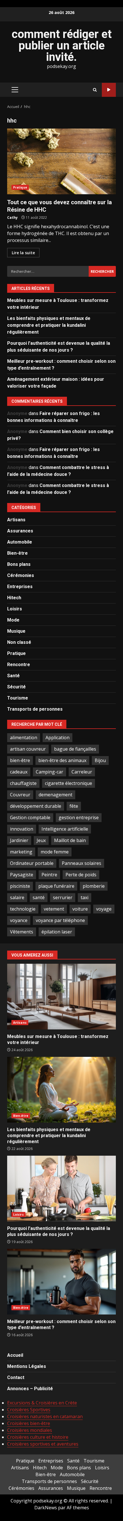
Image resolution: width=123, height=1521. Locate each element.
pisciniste (20, 886)
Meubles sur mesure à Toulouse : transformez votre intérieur (61, 996)
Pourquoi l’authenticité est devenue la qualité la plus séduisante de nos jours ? (61, 1188)
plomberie (94, 886)
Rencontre (18, 664)
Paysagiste (21, 874)
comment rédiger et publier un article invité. (62, 45)
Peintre (49, 874)
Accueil (15, 1355)
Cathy (12, 217)
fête (74, 806)
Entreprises (20, 586)
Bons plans (19, 564)
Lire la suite (23, 252)
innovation (21, 829)
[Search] (95, 89)
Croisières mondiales (29, 1430)
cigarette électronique (68, 783)
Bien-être (17, 553)
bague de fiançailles (75, 749)
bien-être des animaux (62, 760)
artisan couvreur (28, 749)
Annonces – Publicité (30, 1388)
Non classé (19, 642)
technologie (22, 909)
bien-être (20, 760)
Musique (16, 631)
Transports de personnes (35, 709)
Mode (13, 620)
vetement (54, 909)
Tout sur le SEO (109, 90)
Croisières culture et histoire (37, 1437)
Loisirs (14, 609)
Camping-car (49, 772)
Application (57, 737)
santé (39, 897)
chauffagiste (23, 783)
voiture (80, 909)
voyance (18, 920)
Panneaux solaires (81, 863)
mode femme (55, 852)
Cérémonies (20, 575)
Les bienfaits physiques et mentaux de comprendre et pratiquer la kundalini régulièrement (48, 325)
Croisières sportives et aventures (42, 1444)
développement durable (35, 806)
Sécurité (16, 687)
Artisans (16, 519)
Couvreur (20, 794)
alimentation (23, 737)
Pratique (20, 187)
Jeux (41, 840)
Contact (15, 1377)
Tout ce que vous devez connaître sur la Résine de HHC (61, 161)
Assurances (20, 531)
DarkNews (45, 1507)
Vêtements (21, 932)
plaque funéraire (56, 886)
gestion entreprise (79, 817)
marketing (21, 852)
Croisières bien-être (28, 1423)
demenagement (55, 794)
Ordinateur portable (31, 863)
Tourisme (17, 698)
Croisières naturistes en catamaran (45, 1416)
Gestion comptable (30, 817)
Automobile (19, 542)
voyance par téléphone (60, 920)
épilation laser (56, 932)
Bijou (100, 760)
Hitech (14, 597)
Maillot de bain (70, 840)
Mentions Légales (26, 1366)
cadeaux (18, 772)
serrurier (62, 897)
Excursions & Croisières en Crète (42, 1403)
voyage (104, 909)
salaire (17, 897)
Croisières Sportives (28, 1409)
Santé (13, 675)
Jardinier (19, 840)
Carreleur (82, 772)
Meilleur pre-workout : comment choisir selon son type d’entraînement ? (61, 1281)
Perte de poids (81, 874)
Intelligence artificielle (64, 829)
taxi (84, 897)
